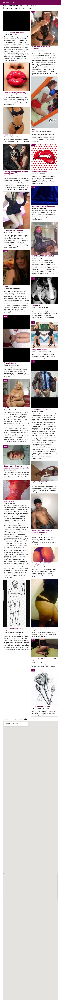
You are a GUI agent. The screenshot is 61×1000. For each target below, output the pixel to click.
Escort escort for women (41, 409)
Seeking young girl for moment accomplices (16, 173)
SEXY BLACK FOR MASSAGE (43, 256)
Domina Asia (9, 287)
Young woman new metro (42, 707)
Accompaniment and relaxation (44, 206)
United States (18, 5)
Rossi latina (8, 135)
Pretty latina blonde (39, 350)
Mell (33, 129)
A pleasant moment (39, 482)
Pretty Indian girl (10, 363)
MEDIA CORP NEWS (9, 2)
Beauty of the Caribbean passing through (41, 564)
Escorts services (8, 5)
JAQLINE (7, 408)
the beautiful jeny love (40, 628)
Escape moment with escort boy (15, 629)
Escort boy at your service (14, 32)
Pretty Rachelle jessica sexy (15, 93)
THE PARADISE (10, 501)
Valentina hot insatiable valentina (41, 48)
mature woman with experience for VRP (44, 659)
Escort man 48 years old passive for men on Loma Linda (16, 467)
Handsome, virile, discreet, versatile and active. (42, 532)
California (26, 5)
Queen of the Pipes (39, 172)
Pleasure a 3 (36, 305)
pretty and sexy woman (13, 230)
